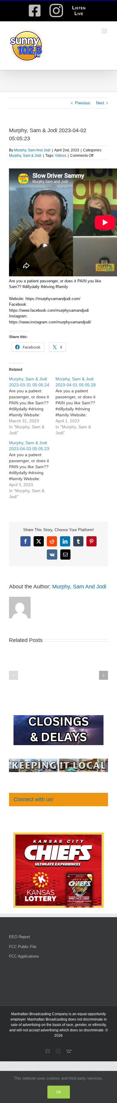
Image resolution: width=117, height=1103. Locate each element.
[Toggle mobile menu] (105, 31)
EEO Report (19, 937)
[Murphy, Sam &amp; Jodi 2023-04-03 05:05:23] (32, 470)
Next (100, 103)
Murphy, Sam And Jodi (32, 150)
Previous (82, 103)
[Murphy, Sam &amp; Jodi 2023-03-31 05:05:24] (32, 406)
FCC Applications (24, 956)
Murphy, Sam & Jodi (25, 155)
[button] (13, 675)
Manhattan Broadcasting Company (39, 1014)
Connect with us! (33, 799)
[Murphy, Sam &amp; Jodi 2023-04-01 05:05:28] (79, 406)
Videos (60, 155)
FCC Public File (22, 946)
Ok (58, 1092)
